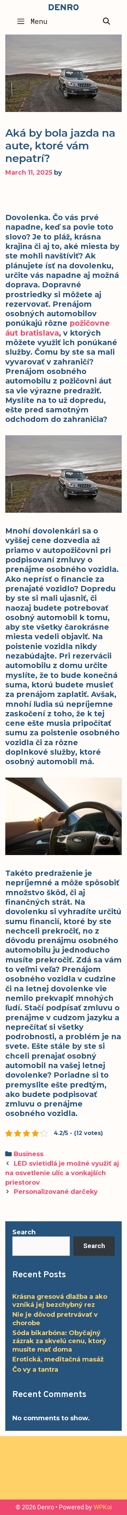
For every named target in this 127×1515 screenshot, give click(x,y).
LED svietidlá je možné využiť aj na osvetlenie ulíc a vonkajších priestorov (62, 1173)
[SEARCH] (106, 21)
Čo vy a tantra (35, 1369)
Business (28, 1154)
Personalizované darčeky (56, 1191)
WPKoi (102, 1507)
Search (24, 1232)
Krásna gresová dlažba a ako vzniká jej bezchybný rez (59, 1301)
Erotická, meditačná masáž (58, 1359)
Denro (63, 8)
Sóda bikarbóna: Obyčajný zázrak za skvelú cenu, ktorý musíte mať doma (59, 1341)
